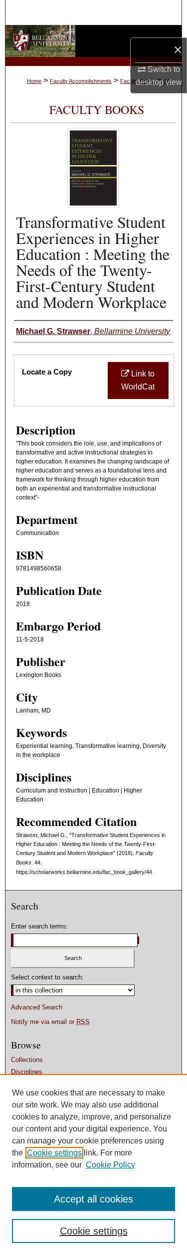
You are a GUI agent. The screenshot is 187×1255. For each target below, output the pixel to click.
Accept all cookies (93, 1199)
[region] (93, 1164)
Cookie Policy (110, 1164)
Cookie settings (54, 1152)
